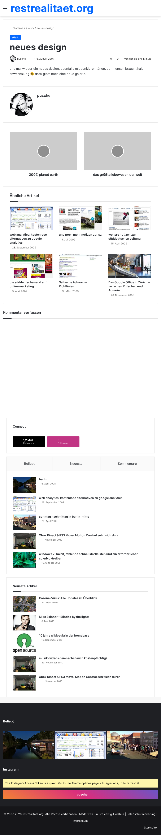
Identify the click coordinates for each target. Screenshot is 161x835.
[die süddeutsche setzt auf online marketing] (31, 266)
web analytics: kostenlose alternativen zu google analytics (28, 238)
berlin (43, 479)
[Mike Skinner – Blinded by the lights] (24, 622)
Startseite (18, 28)
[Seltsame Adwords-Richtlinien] (80, 266)
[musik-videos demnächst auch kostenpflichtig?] (24, 664)
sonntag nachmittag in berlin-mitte (64, 516)
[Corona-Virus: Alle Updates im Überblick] (24, 604)
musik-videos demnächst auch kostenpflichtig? (73, 658)
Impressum (80, 820)
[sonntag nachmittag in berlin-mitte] (24, 522)
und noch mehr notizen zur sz (80, 234)
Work (31, 28)
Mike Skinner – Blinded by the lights (64, 616)
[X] (39, 102)
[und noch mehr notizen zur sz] (80, 218)
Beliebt (29, 464)
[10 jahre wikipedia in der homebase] (24, 643)
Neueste (76, 464)
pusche (44, 95)
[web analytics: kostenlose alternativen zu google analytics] (31, 218)
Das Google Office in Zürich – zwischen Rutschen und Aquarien (129, 286)
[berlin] (24, 485)
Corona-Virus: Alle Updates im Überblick (68, 598)
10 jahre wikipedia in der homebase (64, 635)
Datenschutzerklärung (141, 814)
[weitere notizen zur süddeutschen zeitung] (129, 218)
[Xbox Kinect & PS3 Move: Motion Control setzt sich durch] (24, 541)
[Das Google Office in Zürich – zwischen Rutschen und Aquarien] (129, 266)
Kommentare (127, 464)
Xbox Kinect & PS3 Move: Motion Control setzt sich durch (80, 535)
